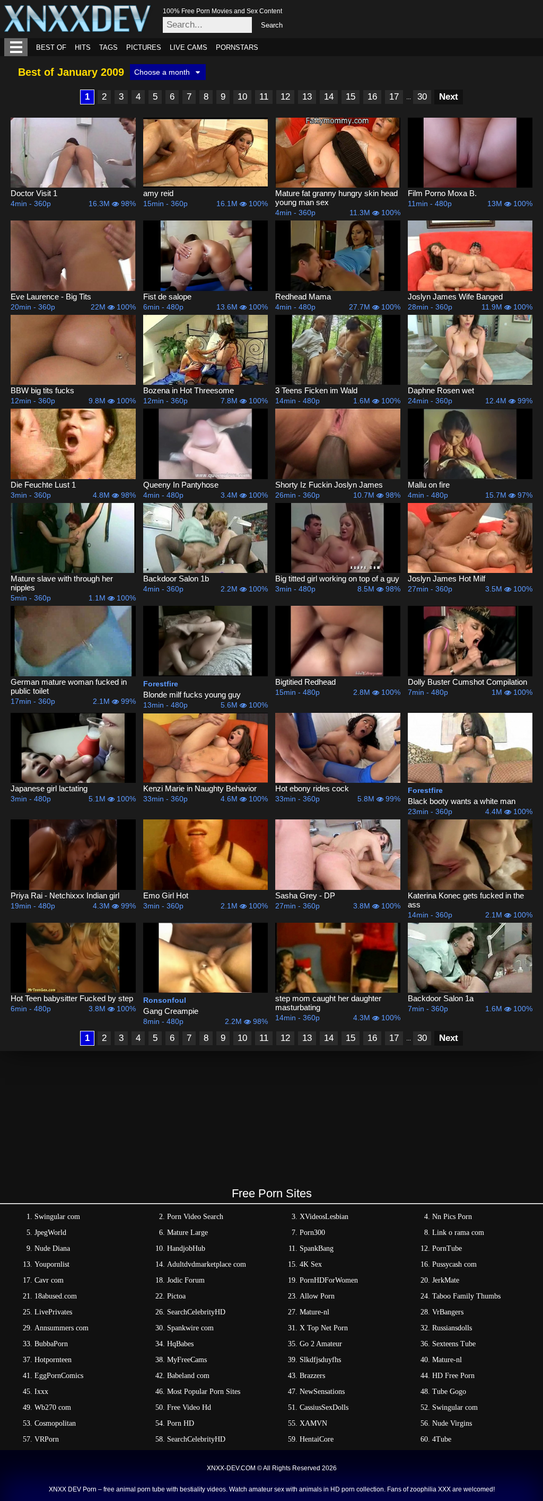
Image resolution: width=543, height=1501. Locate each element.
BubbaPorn (51, 1344)
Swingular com (57, 1217)
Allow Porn (317, 1296)
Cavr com (49, 1280)
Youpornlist (51, 1264)
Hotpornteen (53, 1360)
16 (372, 97)
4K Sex (311, 1264)
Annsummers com (61, 1328)
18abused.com (55, 1296)
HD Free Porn (453, 1376)
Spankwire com (190, 1328)
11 (263, 97)
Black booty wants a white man (461, 801)
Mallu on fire (429, 484)
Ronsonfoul (164, 1000)
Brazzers (312, 1376)
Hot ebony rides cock (312, 788)
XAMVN (313, 1423)
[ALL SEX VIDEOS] (16, 47)
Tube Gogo (449, 1392)
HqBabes (180, 1344)
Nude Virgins (452, 1423)
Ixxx (41, 1392)
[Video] (73, 153)
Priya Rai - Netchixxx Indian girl (65, 895)
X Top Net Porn (324, 1328)
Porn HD (180, 1423)
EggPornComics (58, 1376)
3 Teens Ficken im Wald (316, 390)
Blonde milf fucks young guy (192, 694)
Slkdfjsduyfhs (320, 1360)
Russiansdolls (452, 1328)
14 (329, 97)
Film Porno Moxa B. (442, 193)
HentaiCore (317, 1439)
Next (448, 97)
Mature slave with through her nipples (62, 583)
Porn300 (312, 1233)
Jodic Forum (186, 1280)
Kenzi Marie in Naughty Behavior (200, 788)
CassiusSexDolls (324, 1407)
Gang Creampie (170, 1011)
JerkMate (445, 1280)
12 (285, 97)
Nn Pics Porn (452, 1217)
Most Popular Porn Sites (203, 1392)
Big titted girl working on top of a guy (337, 578)
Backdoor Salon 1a (441, 998)
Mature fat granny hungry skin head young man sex (336, 198)
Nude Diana (52, 1248)
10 (242, 97)
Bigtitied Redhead (305, 681)
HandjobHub (186, 1248)
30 (422, 97)
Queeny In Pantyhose (180, 484)
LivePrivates (53, 1312)
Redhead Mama (303, 296)
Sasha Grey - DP (305, 895)
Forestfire (160, 683)
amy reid (158, 193)
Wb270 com (52, 1407)
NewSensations (322, 1392)
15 (350, 97)
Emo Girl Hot (165, 895)
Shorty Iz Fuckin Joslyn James (329, 484)
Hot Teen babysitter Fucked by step (72, 998)
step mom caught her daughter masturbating (328, 1003)
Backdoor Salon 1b (176, 578)
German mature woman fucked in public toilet (69, 686)
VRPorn (46, 1439)
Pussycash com (454, 1264)
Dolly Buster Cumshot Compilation (467, 681)
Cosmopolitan (55, 1423)
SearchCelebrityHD (196, 1312)
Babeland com (188, 1376)
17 (394, 97)
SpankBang (317, 1248)
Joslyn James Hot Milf (446, 578)
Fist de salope (167, 296)
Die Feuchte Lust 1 (43, 484)
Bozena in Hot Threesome (188, 390)
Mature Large (187, 1233)
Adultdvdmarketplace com (206, 1264)
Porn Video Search (195, 1217)
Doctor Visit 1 (34, 193)
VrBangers (447, 1312)
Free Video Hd (189, 1407)
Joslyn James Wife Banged (455, 296)
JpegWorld (50, 1233)
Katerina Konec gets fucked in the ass (466, 900)
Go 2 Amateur (321, 1344)
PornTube (447, 1248)
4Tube (441, 1439)
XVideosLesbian (324, 1217)
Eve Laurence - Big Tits (51, 296)
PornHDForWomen (329, 1280)
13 (307, 97)
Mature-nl (314, 1312)
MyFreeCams (187, 1360)
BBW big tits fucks (42, 390)
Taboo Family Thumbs (466, 1296)
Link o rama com (458, 1233)
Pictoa (176, 1296)
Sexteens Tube (454, 1344)
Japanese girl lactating (49, 788)
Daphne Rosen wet (441, 390)
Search (272, 25)
